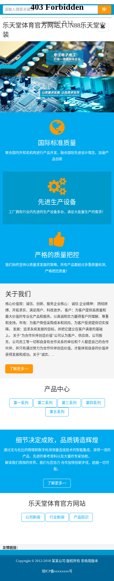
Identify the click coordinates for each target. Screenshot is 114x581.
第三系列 (69, 403)
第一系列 (21, 403)
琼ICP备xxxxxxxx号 (57, 571)
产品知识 (81, 517)
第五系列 (57, 412)
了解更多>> (19, 369)
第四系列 (93, 403)
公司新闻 (32, 517)
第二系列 (45, 403)
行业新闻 (57, 517)
